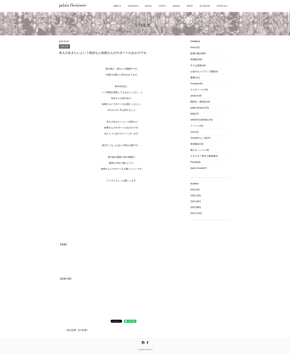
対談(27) (194, 113)
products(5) (196, 95)
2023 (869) (195, 207)
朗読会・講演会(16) (200, 101)
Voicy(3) (194, 132)
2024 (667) (195, 201)
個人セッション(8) (199, 150)
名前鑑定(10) (196, 144)
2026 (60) (195, 189)
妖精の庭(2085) (198, 53)
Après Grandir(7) (198, 168)
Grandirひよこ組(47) (200, 138)
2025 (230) (195, 195)
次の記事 (82, 330)
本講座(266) (196, 59)
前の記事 (71, 330)
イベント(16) (196, 125)
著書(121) (195, 77)
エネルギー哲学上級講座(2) (204, 156)
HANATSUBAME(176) (201, 119)
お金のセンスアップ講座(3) (204, 71)
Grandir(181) (196, 83)
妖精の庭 (64, 46)
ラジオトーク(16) (199, 89)
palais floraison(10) (199, 107)
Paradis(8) (195, 162)
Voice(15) (195, 47)
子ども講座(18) (198, 65)
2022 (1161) (196, 213)
